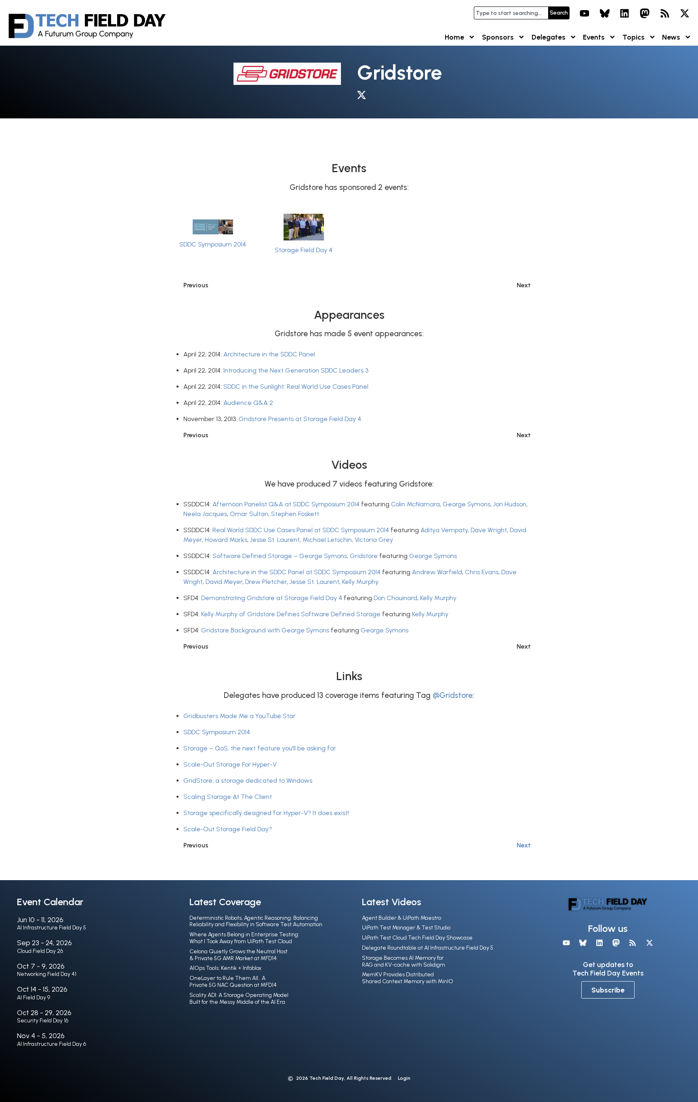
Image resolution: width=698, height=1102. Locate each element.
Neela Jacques (205, 514)
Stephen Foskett (295, 514)
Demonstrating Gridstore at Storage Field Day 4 (271, 598)
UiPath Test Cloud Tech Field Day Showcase (417, 937)
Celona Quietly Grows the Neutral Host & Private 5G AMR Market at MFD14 (238, 955)
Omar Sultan (249, 514)
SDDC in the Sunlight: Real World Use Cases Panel (295, 386)
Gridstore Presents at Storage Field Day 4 (300, 419)
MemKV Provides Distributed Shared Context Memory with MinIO (407, 978)
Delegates (549, 37)
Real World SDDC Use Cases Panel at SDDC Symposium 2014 (300, 530)
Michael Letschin (327, 540)
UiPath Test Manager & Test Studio (406, 927)
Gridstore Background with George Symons (265, 630)
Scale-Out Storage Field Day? (227, 829)
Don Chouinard (395, 598)
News (671, 37)
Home (454, 37)
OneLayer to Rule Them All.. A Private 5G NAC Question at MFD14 (233, 981)
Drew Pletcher (266, 582)
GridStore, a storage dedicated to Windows (247, 780)
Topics (633, 37)
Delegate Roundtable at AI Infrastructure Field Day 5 (427, 947)
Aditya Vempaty (444, 530)
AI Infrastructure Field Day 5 (51, 927)
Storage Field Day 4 (303, 250)
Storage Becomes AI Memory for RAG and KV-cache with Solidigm (403, 961)
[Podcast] (665, 13)
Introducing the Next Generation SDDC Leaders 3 (295, 370)
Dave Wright (489, 530)
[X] (685, 13)
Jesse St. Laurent (275, 540)
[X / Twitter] (363, 97)
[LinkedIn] (625, 13)
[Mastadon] (645, 13)
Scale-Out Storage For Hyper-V (230, 764)
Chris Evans (481, 572)
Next (524, 845)
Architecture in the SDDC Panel (269, 354)
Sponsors (498, 37)
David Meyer (224, 582)
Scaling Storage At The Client (227, 797)
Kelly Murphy (360, 582)
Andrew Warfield (437, 572)
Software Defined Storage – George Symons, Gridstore (295, 556)
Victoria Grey (374, 540)
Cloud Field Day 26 (40, 951)
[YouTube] (584, 13)
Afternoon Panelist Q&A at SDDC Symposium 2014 (286, 504)
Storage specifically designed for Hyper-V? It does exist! (266, 813)
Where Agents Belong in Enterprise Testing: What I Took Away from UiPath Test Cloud (244, 938)
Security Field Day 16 (42, 1020)
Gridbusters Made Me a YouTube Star (239, 716)
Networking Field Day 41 (46, 974)
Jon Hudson (509, 504)
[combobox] (511, 12)
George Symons (466, 504)
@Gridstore (453, 695)
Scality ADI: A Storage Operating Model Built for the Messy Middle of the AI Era (238, 998)
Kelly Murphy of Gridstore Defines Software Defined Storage (291, 614)
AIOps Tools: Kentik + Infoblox (225, 968)
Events (594, 37)
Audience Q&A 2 (248, 403)
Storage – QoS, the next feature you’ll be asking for (259, 748)
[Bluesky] (605, 13)
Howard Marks (226, 540)
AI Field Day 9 (33, 997)
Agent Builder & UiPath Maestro (401, 917)
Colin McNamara (415, 504)
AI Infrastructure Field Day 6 (51, 1044)
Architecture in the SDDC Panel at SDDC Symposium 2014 (296, 572)
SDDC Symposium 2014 (212, 244)
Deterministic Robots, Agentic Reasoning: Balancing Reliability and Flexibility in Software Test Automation (255, 921)
